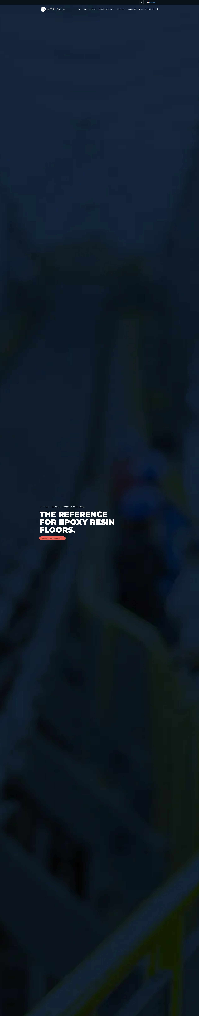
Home (85, 9)
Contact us (132, 9)
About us (92, 9)
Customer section (147, 9)
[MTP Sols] (52, 9)
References (121, 9)
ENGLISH (152, 2)
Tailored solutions (105, 9)
